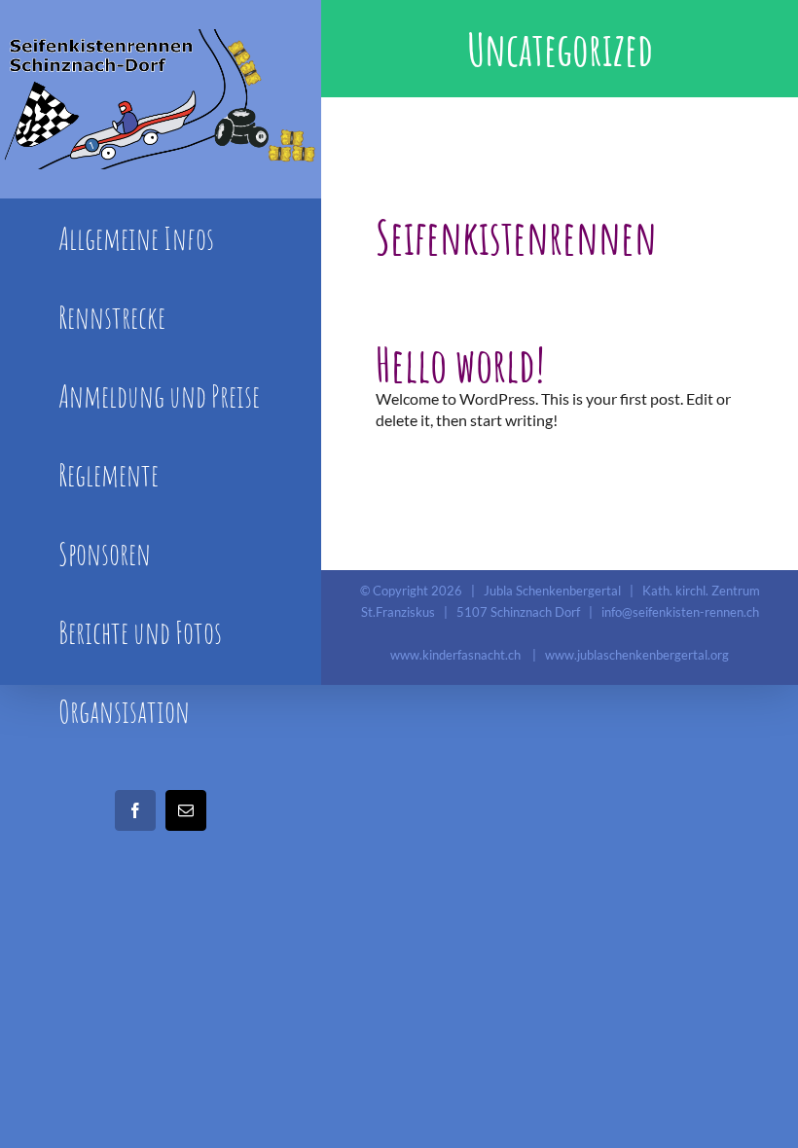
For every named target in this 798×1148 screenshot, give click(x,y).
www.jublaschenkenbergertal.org (637, 655)
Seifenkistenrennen (516, 237)
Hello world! (460, 364)
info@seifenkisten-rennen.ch (680, 612)
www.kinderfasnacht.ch (455, 655)
